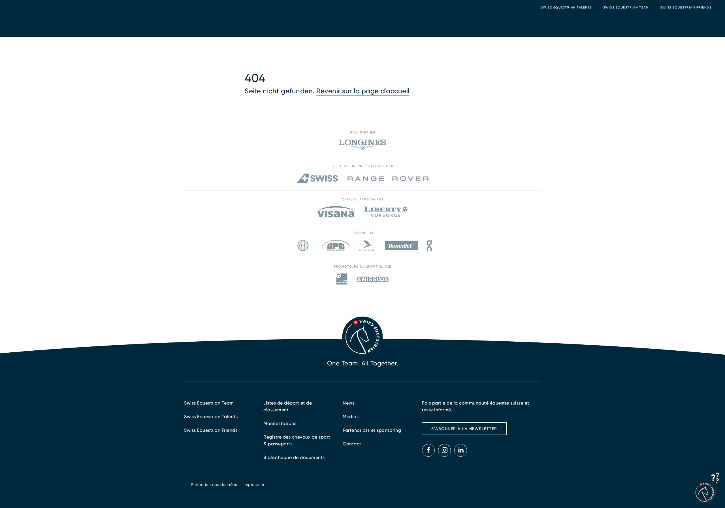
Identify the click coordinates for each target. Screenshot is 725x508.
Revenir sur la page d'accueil (363, 91)
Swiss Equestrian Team (626, 7)
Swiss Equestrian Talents (566, 7)
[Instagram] (444, 450)
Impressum (254, 484)
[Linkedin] (460, 450)
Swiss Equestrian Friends (685, 7)
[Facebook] (428, 450)
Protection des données (214, 484)
